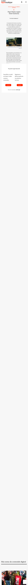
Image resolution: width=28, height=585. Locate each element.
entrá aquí (18, 89)
